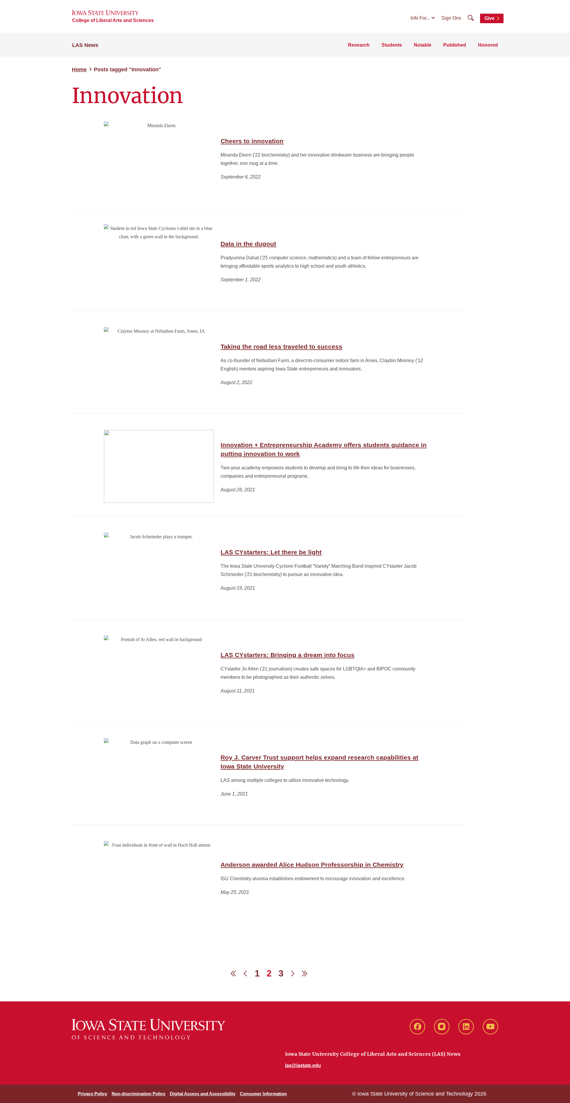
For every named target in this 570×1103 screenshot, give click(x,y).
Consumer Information (263, 1093)
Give (489, 18)
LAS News (85, 45)
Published (454, 45)
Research (359, 45)
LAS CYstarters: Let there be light (271, 552)
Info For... (420, 17)
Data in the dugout (248, 243)
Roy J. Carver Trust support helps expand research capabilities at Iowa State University (319, 762)
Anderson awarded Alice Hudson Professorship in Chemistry (312, 864)
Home (79, 69)
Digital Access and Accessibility (202, 1093)
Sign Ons (451, 17)
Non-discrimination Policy (138, 1093)
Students (391, 45)
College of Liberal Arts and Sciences (113, 20)
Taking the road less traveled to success (281, 346)
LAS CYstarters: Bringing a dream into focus (287, 654)
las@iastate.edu (303, 1065)
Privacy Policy (92, 1093)
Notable (422, 45)
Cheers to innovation (252, 141)
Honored (488, 45)
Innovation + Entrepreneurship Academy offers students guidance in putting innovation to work (324, 449)
